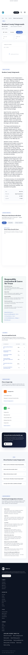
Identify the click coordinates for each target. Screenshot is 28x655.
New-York (10, 18)
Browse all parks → (7, 425)
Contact (3, 630)
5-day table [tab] (10, 222)
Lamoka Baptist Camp (7, 395)
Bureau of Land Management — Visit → (11, 314)
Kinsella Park (6, 422)
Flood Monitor (4, 616)
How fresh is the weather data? (10, 469)
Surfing (3, 605)
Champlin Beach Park (7, 417)
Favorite (5, 32)
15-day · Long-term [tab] (18, 222)
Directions (12, 32)
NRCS (9, 652)
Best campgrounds (18, 635)
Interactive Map (4, 611)
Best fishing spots (15, 638)
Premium (3, 625)
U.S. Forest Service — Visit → (9, 316)
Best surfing (7, 645)
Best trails (18, 642)
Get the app (8, 444)
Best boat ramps (8, 640)
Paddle (3, 596)
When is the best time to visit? (10, 474)
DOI (13, 652)
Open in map (19, 32)
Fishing (3, 597)
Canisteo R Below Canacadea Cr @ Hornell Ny (8, 359)
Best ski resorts (8, 635)
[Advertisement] (14, 5)
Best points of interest (9, 642)
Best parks (6, 638)
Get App (16, 12)
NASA (11, 652)
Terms (3, 627)
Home (3, 18)
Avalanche (3, 588)
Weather (3, 618)
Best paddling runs (18, 640)
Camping (3, 599)
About (3, 624)
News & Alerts (4, 613)
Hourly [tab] (4, 222)
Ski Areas (3, 594)
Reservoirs (4, 585)
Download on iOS (7, 575)
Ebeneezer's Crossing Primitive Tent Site (11, 398)
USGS (4, 652)
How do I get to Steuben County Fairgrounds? (13, 478)
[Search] (21, 12)
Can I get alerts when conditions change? (13, 483)
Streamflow (4, 583)
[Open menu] (24, 12)
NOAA (7, 652)
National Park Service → (8, 312)
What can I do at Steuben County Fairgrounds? (14, 464)
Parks (6, 18)
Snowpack (3, 582)
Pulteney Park (6, 412)
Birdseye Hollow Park (7, 420)
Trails (3, 604)
